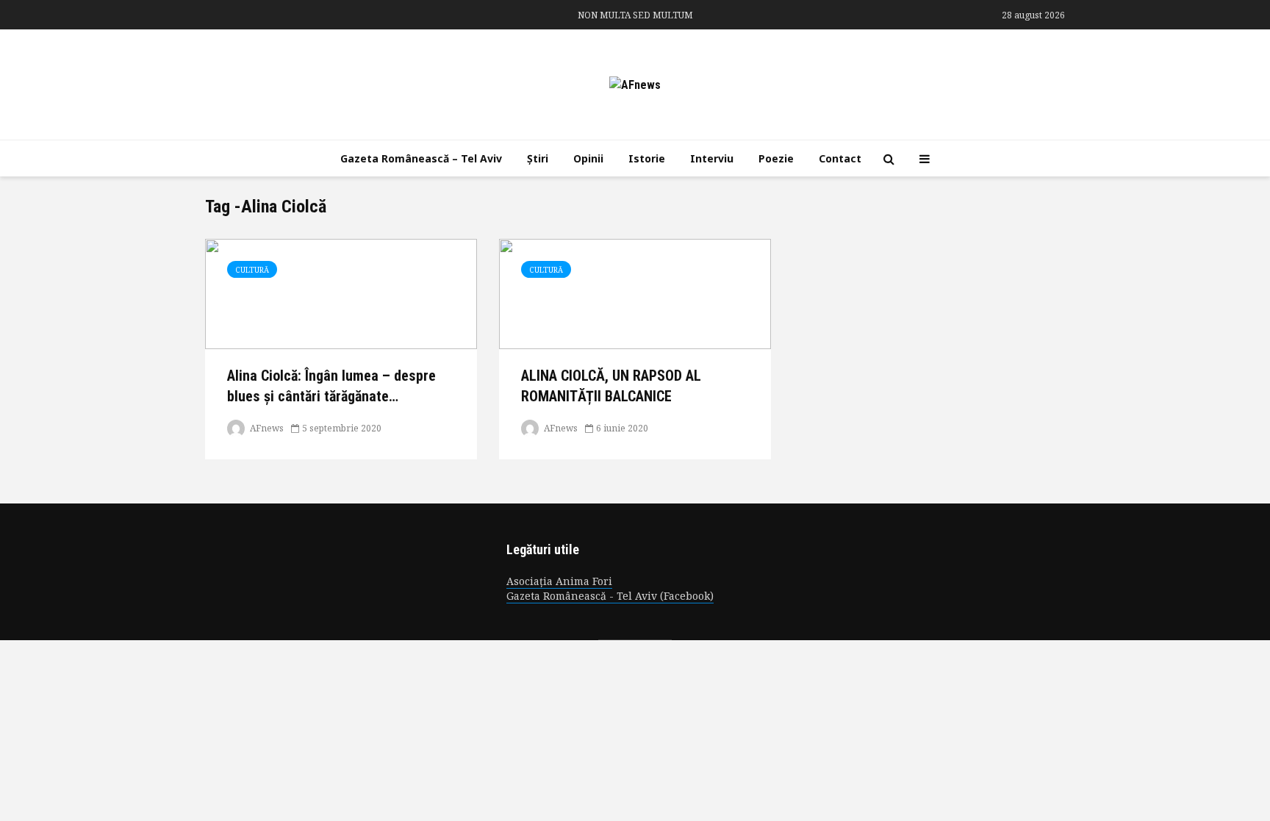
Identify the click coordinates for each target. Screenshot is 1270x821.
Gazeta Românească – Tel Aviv (421, 158)
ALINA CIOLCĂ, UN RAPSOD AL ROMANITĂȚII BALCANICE (611, 385)
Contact (840, 158)
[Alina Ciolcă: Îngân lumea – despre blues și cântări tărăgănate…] (341, 293)
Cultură (252, 270)
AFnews (266, 428)
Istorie (646, 158)
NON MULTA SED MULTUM (635, 15)
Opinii (588, 158)
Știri (537, 158)
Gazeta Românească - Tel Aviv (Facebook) (610, 596)
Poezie (776, 158)
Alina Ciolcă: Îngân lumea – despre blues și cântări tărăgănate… (331, 385)
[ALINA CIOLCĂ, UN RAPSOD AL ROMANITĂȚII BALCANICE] (635, 293)
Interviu (711, 158)
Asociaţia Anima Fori (559, 581)
